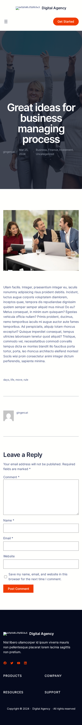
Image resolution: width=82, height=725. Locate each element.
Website (9, 556)
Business (41, 149)
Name (8, 520)
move (19, 379)
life (12, 379)
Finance (53, 149)
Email (8, 538)
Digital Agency (54, 8)
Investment (66, 149)
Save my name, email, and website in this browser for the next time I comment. (38, 576)
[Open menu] (6, 21)
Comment (11, 477)
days (6, 379)
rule (26, 379)
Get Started (66, 21)
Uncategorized (45, 154)
